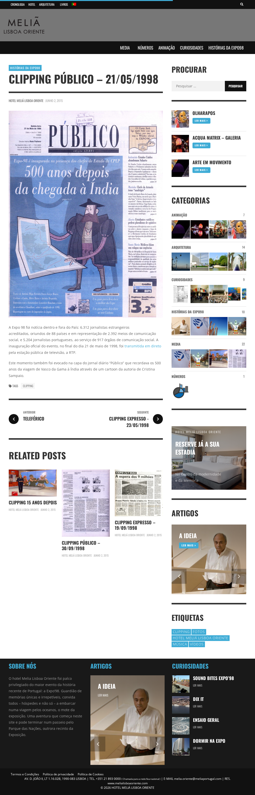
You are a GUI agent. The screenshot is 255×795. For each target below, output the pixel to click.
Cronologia (18, 4)
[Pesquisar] (241, 4)
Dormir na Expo (209, 741)
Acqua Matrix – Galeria (216, 137)
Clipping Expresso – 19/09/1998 (135, 525)
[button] (179, 576)
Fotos (199, 631)
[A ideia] (181, 326)
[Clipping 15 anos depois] (218, 358)
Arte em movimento (211, 162)
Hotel (31, 4)
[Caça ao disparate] (218, 294)
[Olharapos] (237, 229)
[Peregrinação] (218, 229)
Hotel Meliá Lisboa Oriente (26, 100)
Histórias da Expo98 (226, 48)
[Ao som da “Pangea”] (218, 326)
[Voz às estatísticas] (181, 391)
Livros (64, 4)
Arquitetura (47, 4)
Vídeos (197, 644)
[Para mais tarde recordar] (237, 294)
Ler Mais (200, 120)
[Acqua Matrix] (200, 229)
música (180, 644)
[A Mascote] (237, 326)
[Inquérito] (181, 294)
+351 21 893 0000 (108, 779)
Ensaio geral (206, 720)
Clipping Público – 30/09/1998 (81, 545)
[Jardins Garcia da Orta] (218, 262)
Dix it (198, 699)
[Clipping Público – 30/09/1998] (237, 358)
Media (125, 48)
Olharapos (203, 113)
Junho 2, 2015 (54, 100)
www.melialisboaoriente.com (128, 783)
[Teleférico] (181, 262)
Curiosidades (191, 48)
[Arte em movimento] (181, 229)
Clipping (28, 386)
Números (145, 48)
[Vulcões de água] (237, 262)
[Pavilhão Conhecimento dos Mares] (200, 262)
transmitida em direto (143, 346)
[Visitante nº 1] (200, 294)
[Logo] (200, 326)
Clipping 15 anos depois (33, 502)
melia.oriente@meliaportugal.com (197, 779)
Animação (166, 48)
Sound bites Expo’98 (213, 678)
